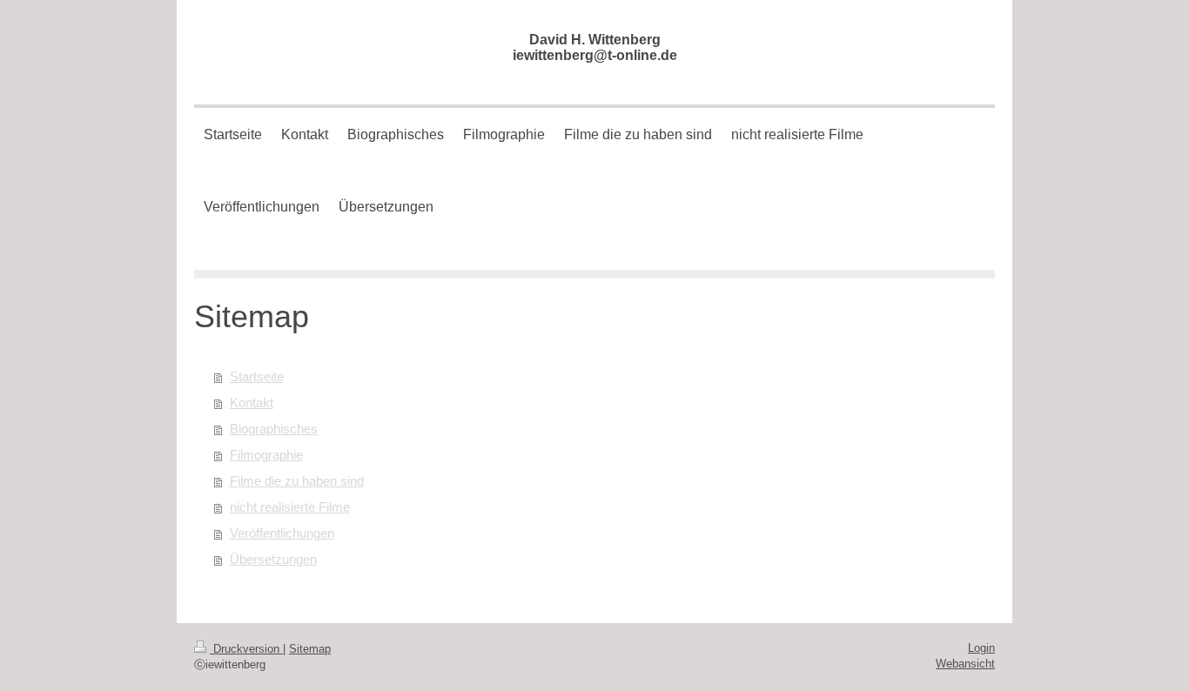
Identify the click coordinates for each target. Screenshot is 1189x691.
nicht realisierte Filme (290, 507)
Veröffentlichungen (282, 533)
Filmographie (266, 454)
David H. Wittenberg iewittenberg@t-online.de (595, 47)
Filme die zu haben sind (297, 480)
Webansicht (965, 663)
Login (981, 647)
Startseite (257, 376)
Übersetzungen (273, 559)
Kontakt (251, 402)
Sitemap (310, 648)
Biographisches (274, 428)
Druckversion (246, 648)
